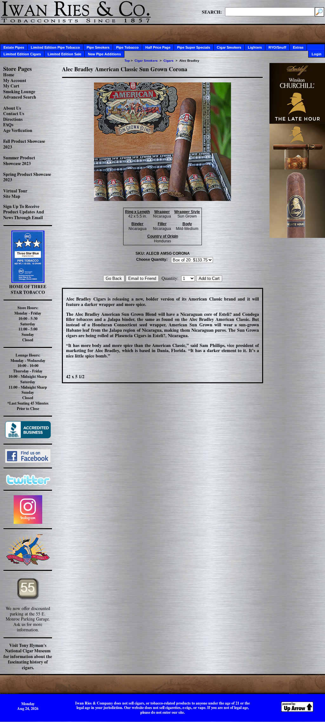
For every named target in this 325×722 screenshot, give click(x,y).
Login (317, 54)
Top (127, 60)
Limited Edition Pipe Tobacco (55, 47)
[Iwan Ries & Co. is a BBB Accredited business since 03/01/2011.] (28, 437)
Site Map (11, 196)
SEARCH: (212, 12)
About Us (12, 108)
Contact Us (13, 113)
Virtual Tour (15, 191)
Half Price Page (157, 47)
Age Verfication (17, 130)
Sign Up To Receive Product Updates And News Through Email (23, 212)
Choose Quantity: (152, 259)
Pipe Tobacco (127, 47)
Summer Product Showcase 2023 (19, 161)
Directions (13, 119)
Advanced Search (19, 97)
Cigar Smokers (229, 47)
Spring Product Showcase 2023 (27, 177)
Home (8, 75)
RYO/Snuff (277, 47)
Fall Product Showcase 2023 (24, 144)
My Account (14, 80)
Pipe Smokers (98, 47)
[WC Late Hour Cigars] (297, 236)
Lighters (255, 47)
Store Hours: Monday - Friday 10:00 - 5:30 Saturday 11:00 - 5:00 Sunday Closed (27, 324)
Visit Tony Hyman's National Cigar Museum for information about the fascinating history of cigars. (27, 656)
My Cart (11, 86)
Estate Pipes (13, 47)
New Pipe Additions (104, 54)
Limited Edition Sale (64, 54)
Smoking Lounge (19, 91)
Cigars (168, 60)
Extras (298, 47)
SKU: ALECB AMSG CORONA (163, 253)
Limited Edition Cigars (22, 54)
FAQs (8, 124)
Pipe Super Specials (193, 47)
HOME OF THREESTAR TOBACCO (27, 289)
